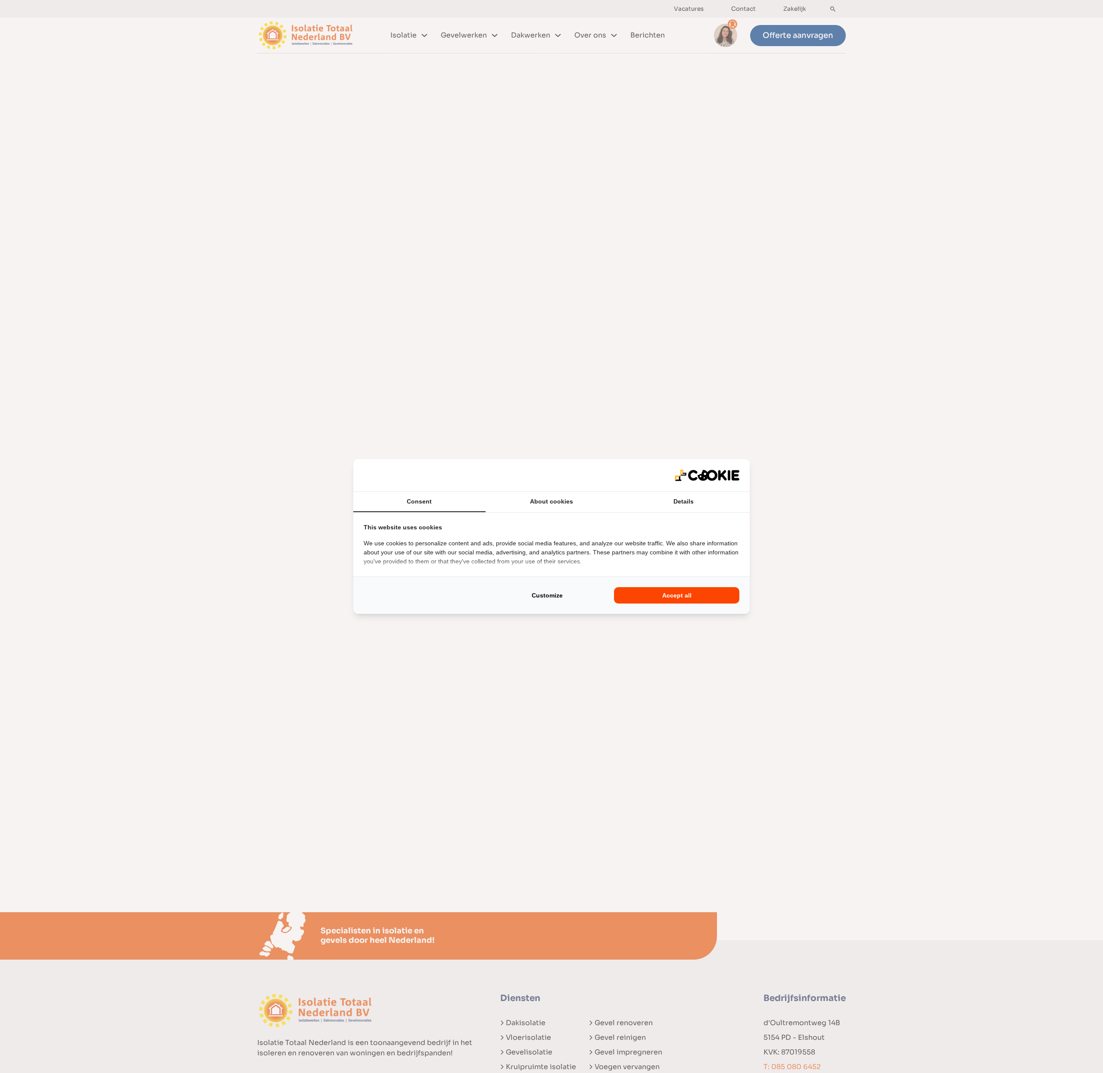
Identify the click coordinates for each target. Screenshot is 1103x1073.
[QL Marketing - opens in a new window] (707, 475)
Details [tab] (683, 501)
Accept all (677, 595)
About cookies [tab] (551, 501)
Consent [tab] (419, 501)
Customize (547, 595)
